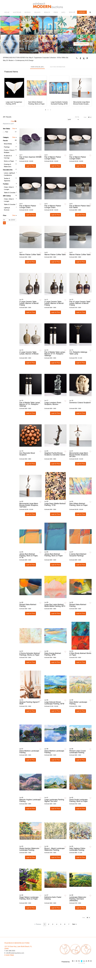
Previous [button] (7, 93)
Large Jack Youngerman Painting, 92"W (14, 103)
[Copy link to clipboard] (77, 58)
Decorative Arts (7, 170)
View (85, 117)
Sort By (77, 117)
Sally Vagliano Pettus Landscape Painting (77, 849)
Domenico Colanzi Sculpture (80, 403)
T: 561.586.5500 (9, 951)
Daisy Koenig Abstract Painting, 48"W (52, 654)
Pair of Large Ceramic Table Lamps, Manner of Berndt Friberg (79, 303)
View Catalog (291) (81, 44)
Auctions (17, 12)
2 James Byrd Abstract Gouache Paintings (77, 555)
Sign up (72, 12)
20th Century (7, 196)
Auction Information (57, 67)
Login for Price (30, 166)
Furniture (5, 184)
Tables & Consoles (9, 192)
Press (56, 12)
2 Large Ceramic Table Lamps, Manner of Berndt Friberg (28, 303)
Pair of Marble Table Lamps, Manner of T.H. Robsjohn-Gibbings (54, 353)
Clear (13, 128)
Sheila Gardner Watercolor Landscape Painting (29, 849)
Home (6, 12)
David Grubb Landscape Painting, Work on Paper (78, 800)
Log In (82, 12)
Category (6, 137)
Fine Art (5, 140)
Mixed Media (8, 144)
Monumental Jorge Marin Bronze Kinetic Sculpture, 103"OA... (81, 103)
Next (73, 924)
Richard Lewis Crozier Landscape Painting (77, 751)
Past (11, 132)
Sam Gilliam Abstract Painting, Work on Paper (36, 103)
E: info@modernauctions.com (14, 953)
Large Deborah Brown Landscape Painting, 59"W (54, 703)
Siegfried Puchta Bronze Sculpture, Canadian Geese (54, 454)
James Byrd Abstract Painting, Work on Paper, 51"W (28, 555)
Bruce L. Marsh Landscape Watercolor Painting (54, 849)
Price (4, 215)
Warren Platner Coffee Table (30, 254)
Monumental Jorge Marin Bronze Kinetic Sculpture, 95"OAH (78, 454)
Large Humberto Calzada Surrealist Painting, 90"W (59, 103)
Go (4, 223)
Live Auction (10, 37)
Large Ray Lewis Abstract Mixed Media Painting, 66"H (54, 605)
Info (63, 12)
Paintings (7, 147)
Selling (37, 12)
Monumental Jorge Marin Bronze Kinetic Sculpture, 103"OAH (28, 505)
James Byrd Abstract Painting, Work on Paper (53, 555)
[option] (14, 91)
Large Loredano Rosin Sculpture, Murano (52, 403)
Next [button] (89, 93)
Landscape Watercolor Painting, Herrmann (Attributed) (77, 899)
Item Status (6, 128)
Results (47, 12)
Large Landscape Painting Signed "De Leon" (54, 800)
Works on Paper (9, 161)
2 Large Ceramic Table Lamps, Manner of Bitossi (28, 353)
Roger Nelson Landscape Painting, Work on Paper (28, 898)
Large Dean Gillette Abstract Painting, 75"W (55, 504)
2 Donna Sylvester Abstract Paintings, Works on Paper (29, 654)
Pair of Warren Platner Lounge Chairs (52, 158)
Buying (28, 12)
